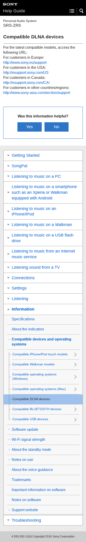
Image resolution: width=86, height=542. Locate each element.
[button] (81, 11)
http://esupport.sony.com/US (26, 72)
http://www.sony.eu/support (25, 62)
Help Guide (14, 10)
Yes (29, 127)
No (56, 127)
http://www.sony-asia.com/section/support (36, 93)
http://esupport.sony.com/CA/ (26, 83)
